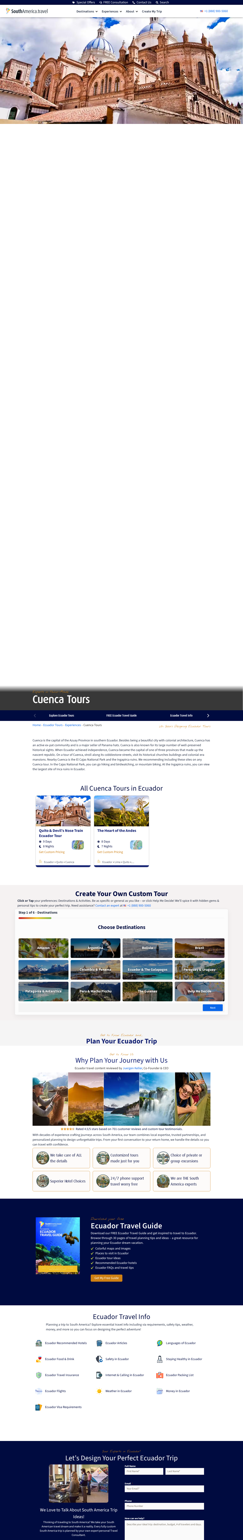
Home (37, 725)
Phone (128, 1501)
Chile (43, 969)
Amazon (43, 947)
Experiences (73, 725)
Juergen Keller (132, 1068)
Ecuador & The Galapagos (147, 969)
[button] (87, 11)
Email (129, 1483)
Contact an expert (107, 905)
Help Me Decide (199, 991)
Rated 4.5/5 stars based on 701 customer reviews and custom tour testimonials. (129, 1129)
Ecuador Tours (53, 725)
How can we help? (134, 1518)
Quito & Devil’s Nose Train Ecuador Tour (61, 833)
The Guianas (147, 991)
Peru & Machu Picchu (96, 991)
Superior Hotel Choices (68, 1181)
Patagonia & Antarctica (43, 991)
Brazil (199, 947)
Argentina (95, 947)
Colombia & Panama (95, 969)
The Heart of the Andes (116, 830)
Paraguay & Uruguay (199, 969)
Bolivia (147, 947)
